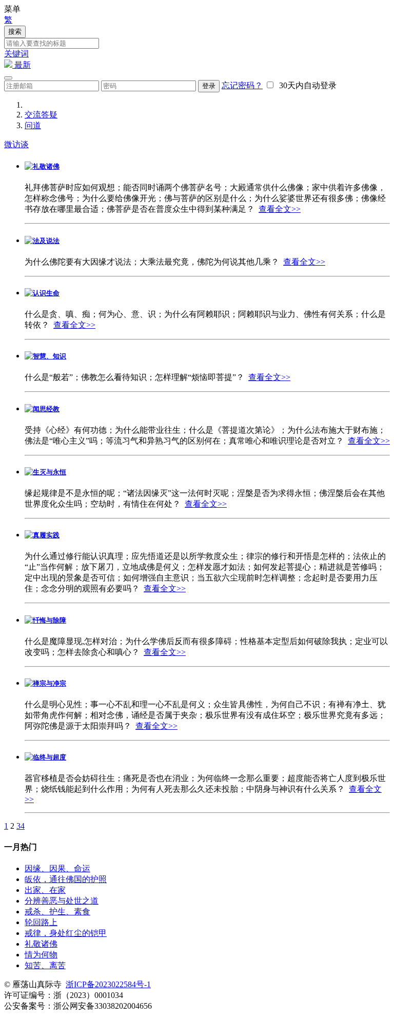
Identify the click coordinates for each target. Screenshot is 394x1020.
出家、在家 (45, 890)
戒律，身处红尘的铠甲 (66, 933)
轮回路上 (41, 922)
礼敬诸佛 (41, 943)
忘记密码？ (242, 85)
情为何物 (41, 954)
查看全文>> (280, 209)
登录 (208, 86)
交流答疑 (41, 114)
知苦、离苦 (45, 965)
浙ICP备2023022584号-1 (108, 984)
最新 (21, 65)
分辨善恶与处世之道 (61, 900)
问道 (33, 125)
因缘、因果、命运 (57, 868)
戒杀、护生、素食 (57, 911)
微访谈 (16, 144)
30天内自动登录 (306, 85)
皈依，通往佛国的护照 (66, 879)
